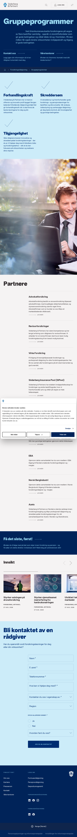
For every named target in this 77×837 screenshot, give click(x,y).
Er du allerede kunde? (38, 715)
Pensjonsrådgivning (36, 782)
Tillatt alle (63, 434)
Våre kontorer (9, 794)
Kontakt (7, 790)
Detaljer (68, 428)
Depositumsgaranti (35, 786)
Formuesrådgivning (35, 778)
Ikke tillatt (14, 434)
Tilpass (37, 434)
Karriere (7, 782)
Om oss (7, 778)
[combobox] (50, 696)
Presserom (8, 786)
